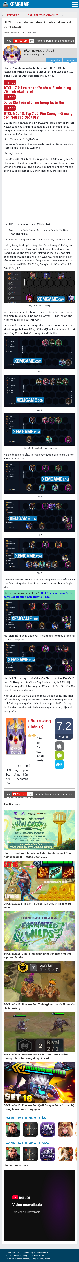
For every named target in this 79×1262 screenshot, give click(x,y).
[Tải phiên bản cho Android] (59, 755)
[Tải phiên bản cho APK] (59, 764)
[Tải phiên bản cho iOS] (59, 746)
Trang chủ (54, 59)
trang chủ (63, 737)
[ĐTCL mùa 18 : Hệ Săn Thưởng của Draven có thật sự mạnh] (39, 881)
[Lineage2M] (30, 1129)
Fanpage (70, 59)
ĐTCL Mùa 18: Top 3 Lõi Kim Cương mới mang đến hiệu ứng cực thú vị (38, 115)
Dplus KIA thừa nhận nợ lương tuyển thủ (34, 102)
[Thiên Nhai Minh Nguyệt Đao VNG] (65, 1154)
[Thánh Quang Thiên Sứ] (65, 1129)
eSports (13, 15)
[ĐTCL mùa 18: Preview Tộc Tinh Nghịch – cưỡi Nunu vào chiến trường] (39, 981)
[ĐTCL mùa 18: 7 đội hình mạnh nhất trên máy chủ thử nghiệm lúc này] (39, 931)
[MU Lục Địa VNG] (47, 1129)
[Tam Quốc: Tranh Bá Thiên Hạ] (13, 1129)
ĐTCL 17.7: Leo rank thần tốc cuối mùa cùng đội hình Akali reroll (37, 89)
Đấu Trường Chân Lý (43, 15)
